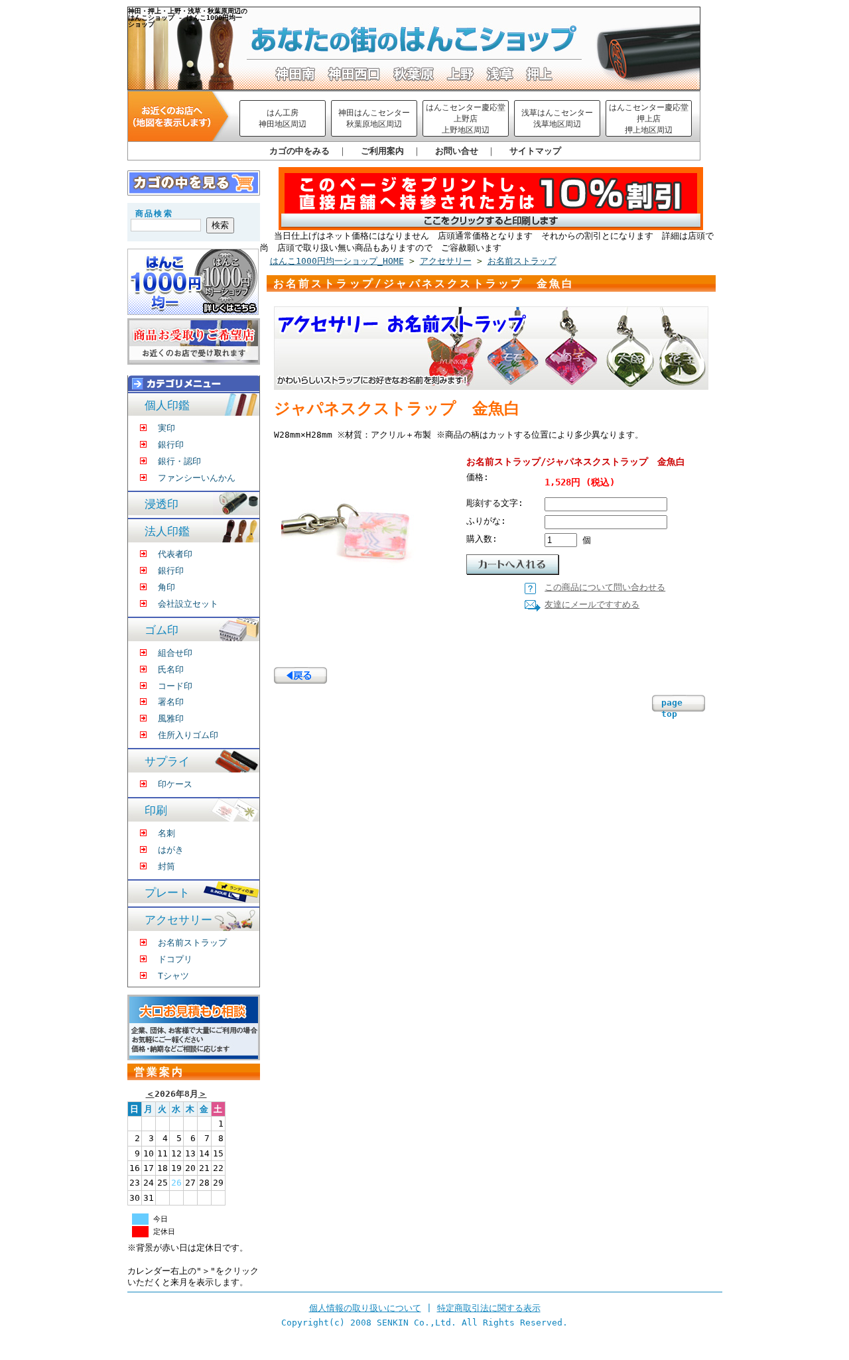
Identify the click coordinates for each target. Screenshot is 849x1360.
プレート (167, 893)
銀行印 (171, 445)
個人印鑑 (167, 405)
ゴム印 (161, 630)
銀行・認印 (179, 461)
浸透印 (161, 504)
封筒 (166, 866)
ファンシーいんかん (196, 478)
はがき (171, 850)
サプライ (167, 761)
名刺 (166, 833)
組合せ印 (175, 653)
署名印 (171, 702)
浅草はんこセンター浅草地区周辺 (557, 118)
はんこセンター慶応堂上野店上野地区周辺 (465, 119)
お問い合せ (456, 151)
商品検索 (154, 213)
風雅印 (171, 718)
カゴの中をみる (299, 151)
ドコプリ (175, 959)
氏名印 (171, 669)
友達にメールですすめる (592, 604)
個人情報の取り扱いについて (365, 1308)
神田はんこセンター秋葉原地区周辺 (374, 118)
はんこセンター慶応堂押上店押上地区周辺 (648, 119)
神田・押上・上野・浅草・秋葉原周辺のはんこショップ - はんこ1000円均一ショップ (187, 17)
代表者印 (175, 554)
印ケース (175, 784)
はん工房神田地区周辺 (282, 118)
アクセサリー (178, 920)
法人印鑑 (167, 531)
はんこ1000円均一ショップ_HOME (337, 261)
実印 (166, 428)
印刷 (156, 810)
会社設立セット (188, 604)
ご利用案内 (382, 151)
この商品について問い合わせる (605, 587)
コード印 (175, 686)
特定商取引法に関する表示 (489, 1308)
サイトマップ (535, 151)
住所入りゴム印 (188, 735)
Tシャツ (173, 976)
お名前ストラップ (192, 943)
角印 (166, 587)
